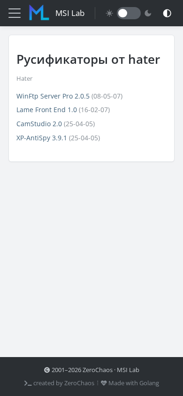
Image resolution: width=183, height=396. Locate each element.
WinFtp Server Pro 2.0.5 (53, 95)
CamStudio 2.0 (39, 123)
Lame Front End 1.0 (46, 109)
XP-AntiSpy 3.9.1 (41, 137)
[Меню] (14, 13)
